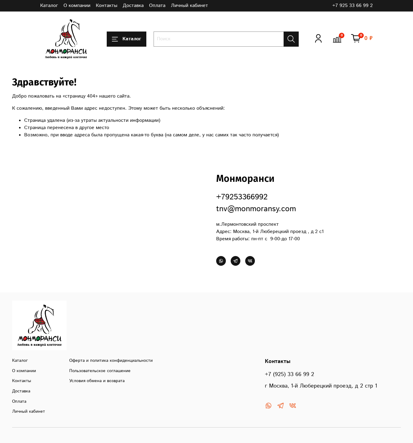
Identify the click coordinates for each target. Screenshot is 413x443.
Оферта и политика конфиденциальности (111, 361)
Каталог (49, 5)
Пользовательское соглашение (100, 371)
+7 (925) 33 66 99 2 (289, 374)
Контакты (106, 5)
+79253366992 (242, 197)
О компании (76, 5)
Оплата (157, 5)
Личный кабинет (189, 5)
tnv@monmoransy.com (256, 209)
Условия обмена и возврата (97, 381)
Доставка (133, 5)
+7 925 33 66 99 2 (352, 5)
